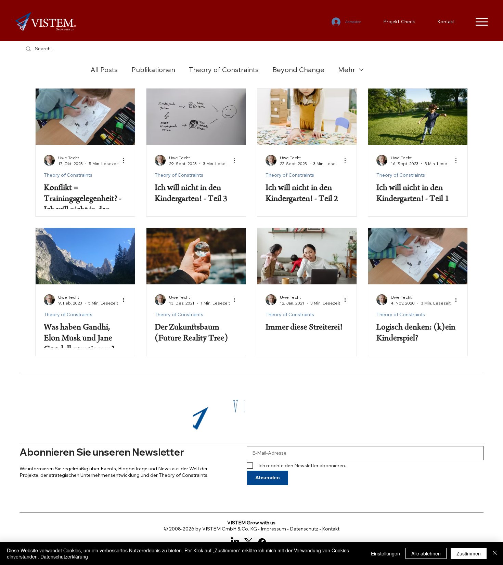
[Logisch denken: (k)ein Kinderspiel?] (417, 256)
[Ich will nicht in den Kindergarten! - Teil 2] (307, 117)
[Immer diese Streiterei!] (307, 256)
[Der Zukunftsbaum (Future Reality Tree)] (196, 256)
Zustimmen (468, 553)
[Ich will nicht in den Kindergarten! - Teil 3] (196, 117)
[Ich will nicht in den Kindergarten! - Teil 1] (417, 117)
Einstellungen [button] (385, 553)
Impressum (273, 529)
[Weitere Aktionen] (125, 160)
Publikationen (153, 69)
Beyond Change (298, 69)
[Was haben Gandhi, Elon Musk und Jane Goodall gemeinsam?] (85, 256)
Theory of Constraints (224, 69)
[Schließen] (495, 553)
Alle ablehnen (426, 553)
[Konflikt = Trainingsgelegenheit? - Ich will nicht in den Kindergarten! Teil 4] (85, 117)
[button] (298, 428)
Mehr (346, 69)
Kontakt (330, 529)
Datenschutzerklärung (64, 556)
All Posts (104, 69)
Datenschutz (304, 529)
